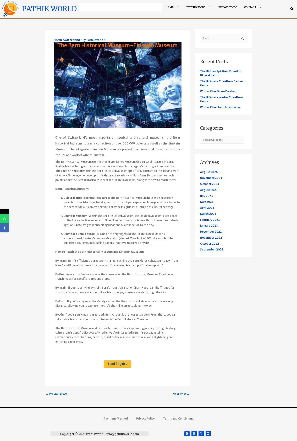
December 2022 (211, 231)
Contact (250, 7)
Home (169, 7)
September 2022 (211, 249)
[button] (174, 7)
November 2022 (211, 237)
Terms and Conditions (178, 418)
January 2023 (209, 225)
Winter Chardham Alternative (220, 107)
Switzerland (71, 40)
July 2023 (206, 196)
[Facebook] (4, 227)
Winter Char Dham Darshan (218, 91)
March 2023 (208, 213)
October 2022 (209, 243)
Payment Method (116, 418)
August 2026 (209, 172)
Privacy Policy (145, 418)
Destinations (196, 7)
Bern (58, 40)
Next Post (181, 394)
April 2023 (207, 207)
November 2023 (211, 178)
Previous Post (57, 394)
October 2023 (209, 184)
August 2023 (209, 190)
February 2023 (210, 219)
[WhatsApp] (4, 218)
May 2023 (206, 201)
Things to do (227, 7)
